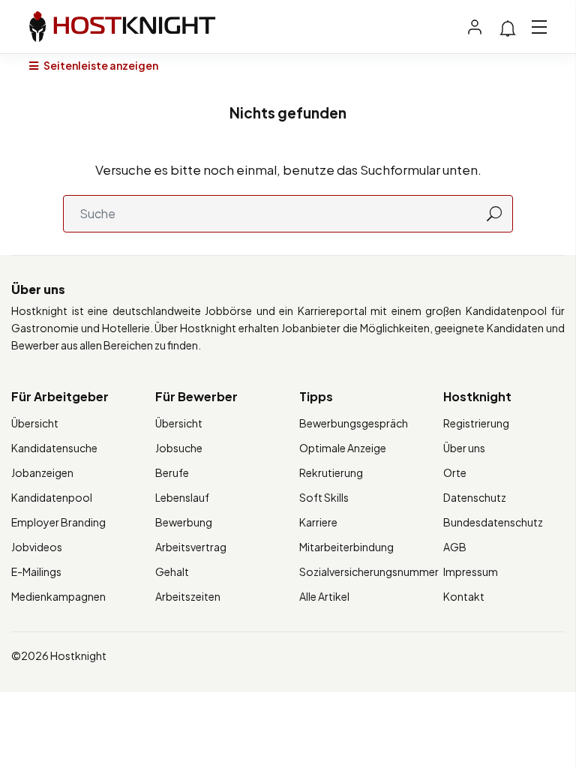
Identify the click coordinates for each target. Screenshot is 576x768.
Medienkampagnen (58, 596)
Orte (454, 472)
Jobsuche (178, 447)
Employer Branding (58, 522)
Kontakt (463, 596)
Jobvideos (36, 547)
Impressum (470, 571)
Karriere (318, 522)
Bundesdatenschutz (493, 522)
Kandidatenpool (51, 497)
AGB (454, 547)
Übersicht (34, 423)
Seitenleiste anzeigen (100, 65)
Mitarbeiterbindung (346, 547)
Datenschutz (474, 497)
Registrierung (476, 423)
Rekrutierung (331, 472)
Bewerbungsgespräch (353, 423)
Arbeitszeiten (187, 596)
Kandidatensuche (54, 447)
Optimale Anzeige (342, 447)
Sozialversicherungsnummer (369, 571)
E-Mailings (36, 571)
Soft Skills (324, 497)
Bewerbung (183, 522)
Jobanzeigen (42, 472)
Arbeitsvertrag (190, 547)
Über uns (464, 447)
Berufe (172, 472)
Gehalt (172, 571)
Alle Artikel (324, 596)
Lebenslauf (182, 497)
